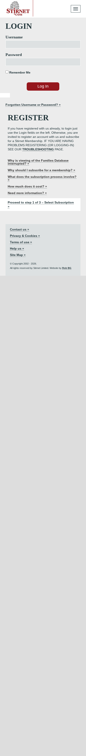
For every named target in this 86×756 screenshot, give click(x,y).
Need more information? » (27, 193)
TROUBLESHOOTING (38, 149)
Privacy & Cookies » (25, 236)
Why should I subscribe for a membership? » (41, 170)
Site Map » (18, 255)
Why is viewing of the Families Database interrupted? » (38, 162)
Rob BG (66, 268)
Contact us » (19, 229)
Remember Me (19, 72)
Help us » (17, 248)
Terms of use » (21, 242)
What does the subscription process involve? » (42, 178)
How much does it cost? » (27, 186)
